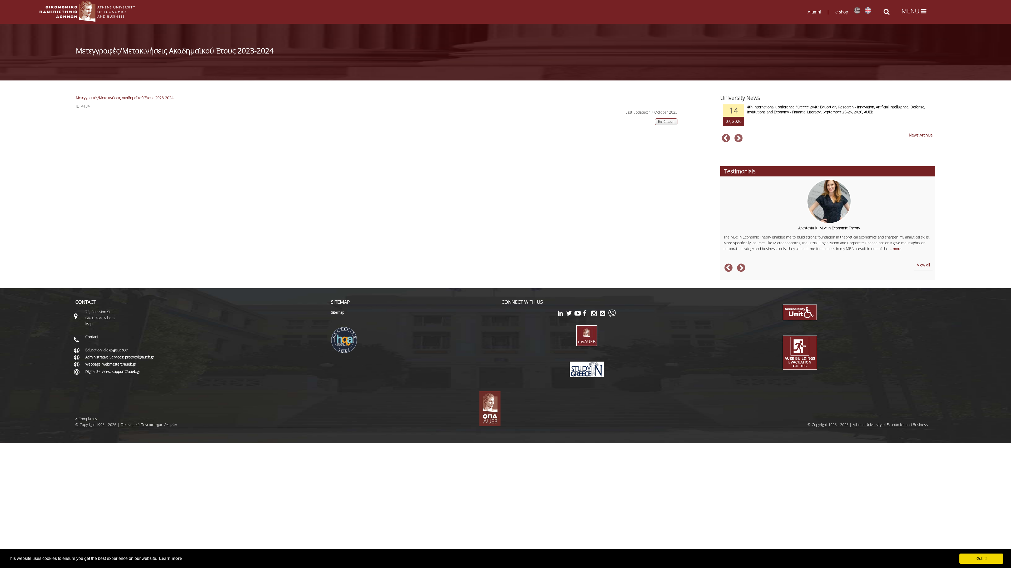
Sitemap (337, 312)
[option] (828, 118)
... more (895, 248)
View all (923, 264)
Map (88, 323)
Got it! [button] (982, 558)
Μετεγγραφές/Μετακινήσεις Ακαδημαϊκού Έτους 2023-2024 (125, 97)
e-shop (841, 12)
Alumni (814, 12)
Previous (725, 138)
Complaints (87, 418)
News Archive (921, 135)
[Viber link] (612, 315)
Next (738, 138)
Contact (91, 336)
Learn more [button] (170, 558)
